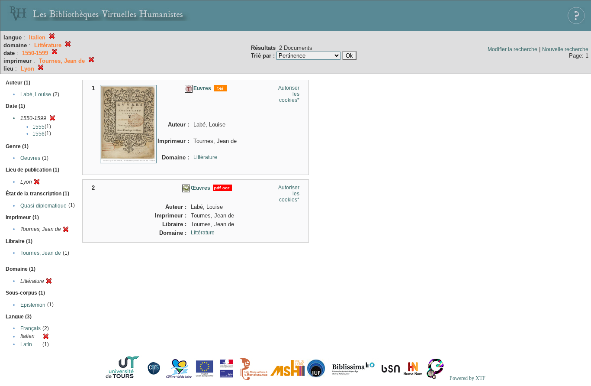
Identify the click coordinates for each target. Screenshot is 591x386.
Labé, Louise (35, 94)
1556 (38, 134)
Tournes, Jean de (40, 253)
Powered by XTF (467, 378)
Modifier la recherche (512, 49)
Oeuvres (30, 158)
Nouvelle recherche (565, 49)
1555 (38, 127)
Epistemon (32, 305)
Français (30, 328)
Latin (26, 344)
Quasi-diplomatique (43, 206)
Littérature (205, 157)
